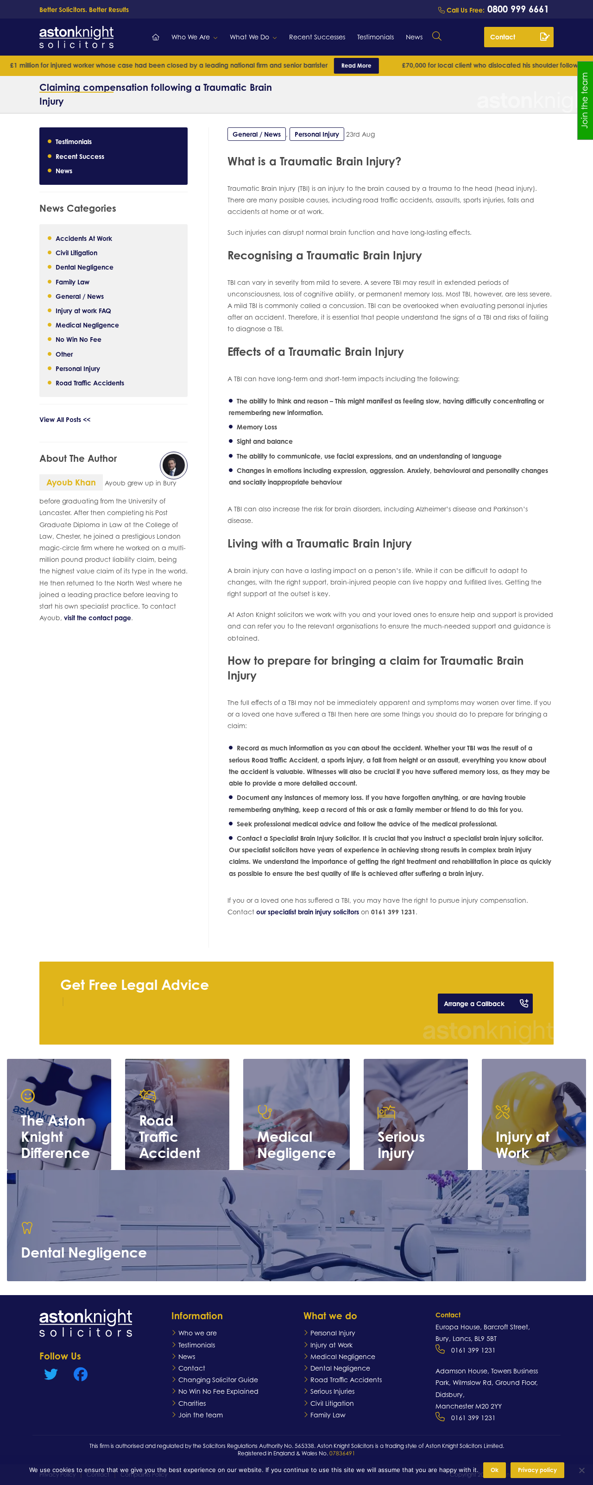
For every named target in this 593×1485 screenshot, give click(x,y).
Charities (192, 1403)
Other (64, 354)
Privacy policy (537, 1469)
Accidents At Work (84, 238)
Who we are (197, 1333)
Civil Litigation (76, 252)
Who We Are (190, 37)
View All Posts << (64, 419)
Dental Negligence (85, 267)
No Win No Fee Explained (218, 1391)
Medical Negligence (87, 324)
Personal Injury (78, 368)
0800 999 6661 (517, 9)
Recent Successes (317, 37)
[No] (581, 1470)
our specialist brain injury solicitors (307, 912)
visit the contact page (97, 617)
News (414, 37)
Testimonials (375, 37)
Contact (502, 37)
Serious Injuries (332, 1391)
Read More (294, 65)
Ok (494, 1469)
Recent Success (80, 156)
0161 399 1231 (473, 1350)
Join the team (200, 1415)
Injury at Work (331, 1345)
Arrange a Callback (474, 1003)
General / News (80, 296)
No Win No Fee (78, 339)
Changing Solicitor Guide (218, 1380)
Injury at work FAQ (83, 310)
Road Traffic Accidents (90, 382)
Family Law (72, 281)
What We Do (249, 37)
